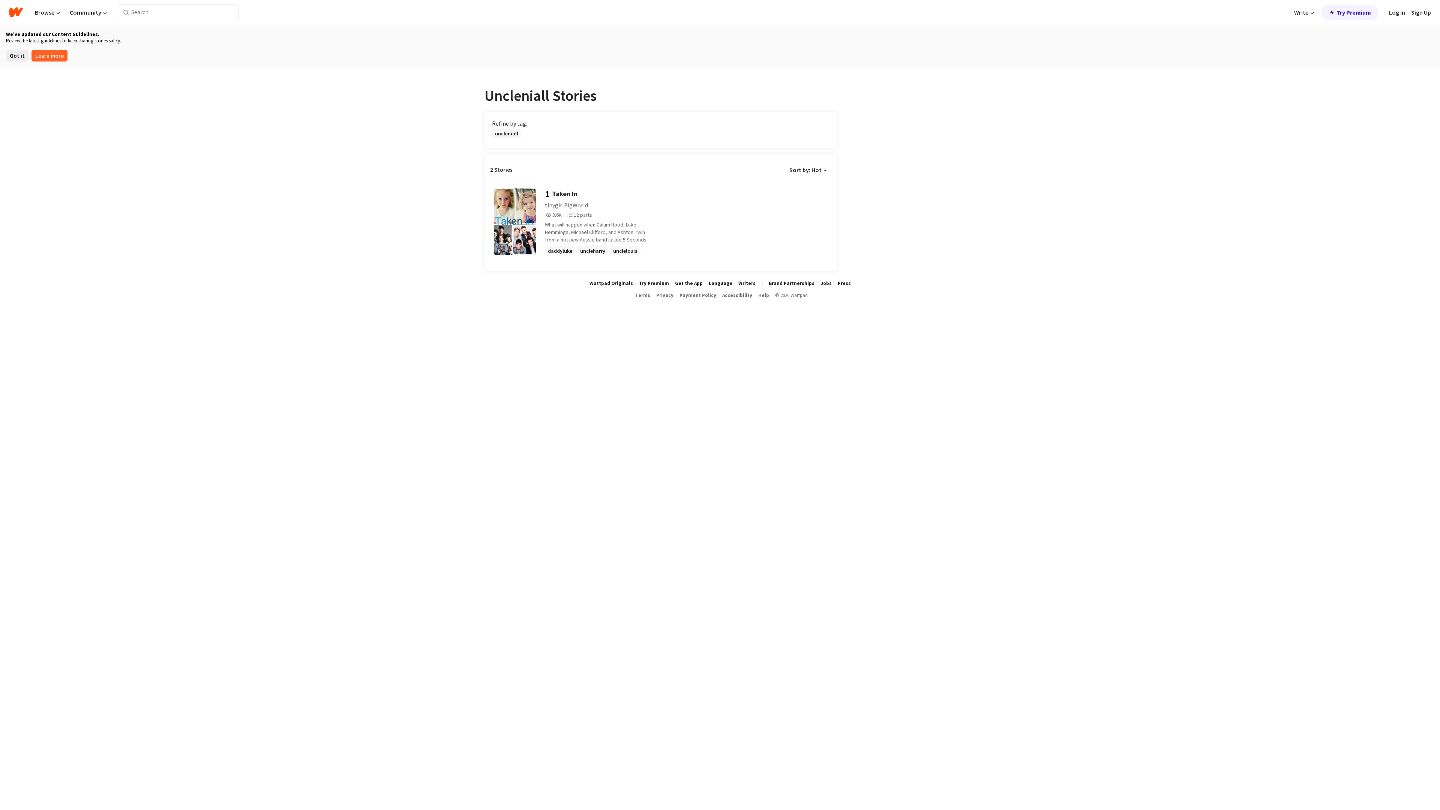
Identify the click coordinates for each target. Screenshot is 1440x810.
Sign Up (1421, 12)
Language (720, 283)
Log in (1397, 12)
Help (763, 295)
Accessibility (737, 295)
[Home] (16, 12)
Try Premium (1353, 12)
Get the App (689, 283)
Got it (17, 55)
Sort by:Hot (805, 170)
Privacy (665, 295)
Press (844, 283)
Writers (747, 283)
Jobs (826, 283)
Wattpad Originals (611, 283)
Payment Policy (698, 295)
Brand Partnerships (791, 283)
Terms (642, 295)
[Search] (126, 12)
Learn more (49, 55)
